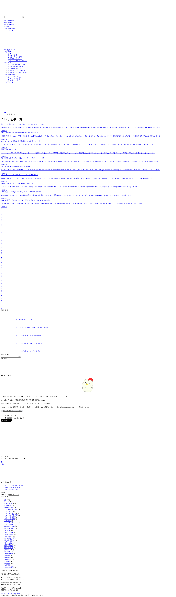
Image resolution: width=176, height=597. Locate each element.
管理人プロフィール (11, 489)
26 (1, 253)
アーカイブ (4, 494)
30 (1, 260)
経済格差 (7, 563)
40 (1, 276)
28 (1, 257)
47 (1, 288)
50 (1, 293)
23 (1, 248)
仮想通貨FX (8, 22)
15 (1, 235)
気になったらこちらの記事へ (10, 593)
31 (1, 262)
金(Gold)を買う (9, 567)
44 (1, 283)
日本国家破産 (8, 553)
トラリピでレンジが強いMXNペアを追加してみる (31, 327)
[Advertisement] (88, 97)
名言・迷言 (8, 542)
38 (1, 273)
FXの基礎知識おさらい (17, 64)
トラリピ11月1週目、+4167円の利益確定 (28, 351)
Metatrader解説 (9, 507)
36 (1, 270)
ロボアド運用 (8, 532)
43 (1, 281)
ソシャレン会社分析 (11, 515)
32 (1, 263)
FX (5, 500)
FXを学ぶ (7, 26)
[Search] (23, 17)
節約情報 (7, 561)
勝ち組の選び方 (9, 540)
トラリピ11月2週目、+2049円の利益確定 (28, 343)
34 (1, 267)
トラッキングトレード (11, 523)
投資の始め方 (8, 548)
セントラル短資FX (15, 57)
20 (1, 243)
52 (1, 296)
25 (1, 252)
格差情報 (7, 557)
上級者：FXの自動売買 (17, 70)
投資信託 (7, 550)
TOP (2, 464)
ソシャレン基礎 (9, 517)
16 (1, 237)
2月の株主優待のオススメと (24, 319)
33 (1, 265)
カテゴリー (4, 458)
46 (1, 286)
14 (1, 234)
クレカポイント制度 (11, 509)
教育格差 (7, 551)
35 (1, 268)
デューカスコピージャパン (18, 61)
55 (1, 301)
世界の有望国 (8, 534)
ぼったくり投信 (9, 526)
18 (1, 240)
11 (1, 229)
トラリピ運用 (8, 524)
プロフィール (8, 30)
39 (1, 275)
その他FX (7, 521)
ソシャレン (8, 511)
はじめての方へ (9, 20)
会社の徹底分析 (9, 538)
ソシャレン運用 (9, 519)
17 (1, 238)
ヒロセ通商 (13, 55)
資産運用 (7, 565)
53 (1, 298)
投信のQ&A (8, 544)
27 (1, 255)
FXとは (6, 501)
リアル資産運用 (9, 28)
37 (1, 272)
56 (1, 303)
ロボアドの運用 (14, 80)
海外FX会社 (8, 559)
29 (1, 258)
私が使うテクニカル (16, 68)
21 (1, 245)
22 (1, 247)
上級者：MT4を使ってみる (18, 72)
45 (1, 285)
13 (1, 232)
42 (1, 280)
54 (1, 300)
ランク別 (7, 530)
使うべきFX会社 (9, 24)
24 (1, 250)
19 (1, 242)
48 (1, 290)
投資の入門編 (8, 546)
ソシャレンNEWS (10, 513)
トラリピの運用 (14, 76)
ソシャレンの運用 (15, 78)
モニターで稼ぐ (9, 528)
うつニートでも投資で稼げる (13, 485)
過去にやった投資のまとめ (13, 487)
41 (1, 278)
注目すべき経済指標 (16, 66)
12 (1, 230)
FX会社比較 (8, 503)
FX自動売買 (8, 505)
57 (1, 306)
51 (1, 295)
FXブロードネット (15, 59)
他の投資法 (8, 536)
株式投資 (7, 555)
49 (1, 291)
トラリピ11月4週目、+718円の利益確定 (28, 335)
